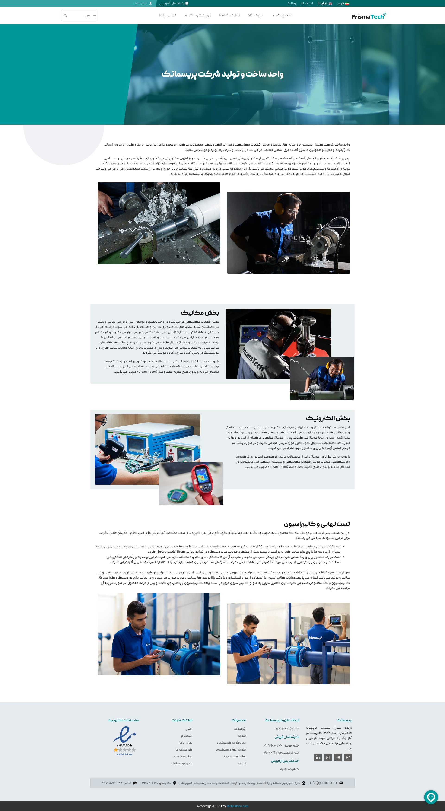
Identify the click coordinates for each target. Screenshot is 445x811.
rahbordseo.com (237, 806)
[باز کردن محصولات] (273, 15)
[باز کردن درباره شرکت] (186, 15)
